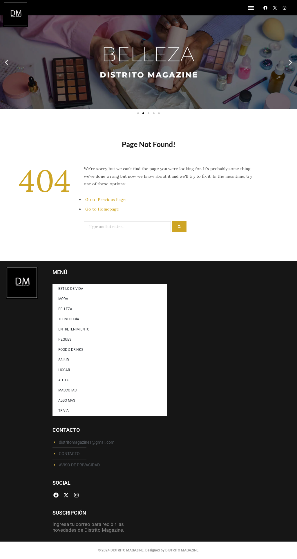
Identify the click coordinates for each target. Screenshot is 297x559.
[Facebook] (265, 8)
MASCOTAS (67, 390)
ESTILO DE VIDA (70, 289)
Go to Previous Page (105, 199)
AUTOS (63, 380)
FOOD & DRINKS (70, 350)
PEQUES (64, 339)
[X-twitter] (275, 8)
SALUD (63, 360)
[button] (251, 7)
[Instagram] (284, 8)
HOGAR (64, 370)
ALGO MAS (66, 400)
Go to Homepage (102, 209)
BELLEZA (65, 309)
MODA (63, 299)
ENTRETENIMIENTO (73, 329)
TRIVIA (63, 411)
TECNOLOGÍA (68, 319)
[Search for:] (128, 226)
